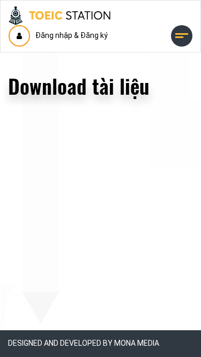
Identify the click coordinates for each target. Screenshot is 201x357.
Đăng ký (94, 35)
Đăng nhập (53, 35)
